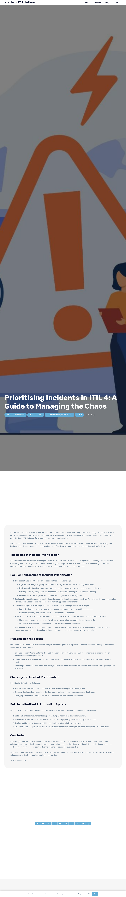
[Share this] (43, 823)
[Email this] (37, 823)
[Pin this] (60, 823)
